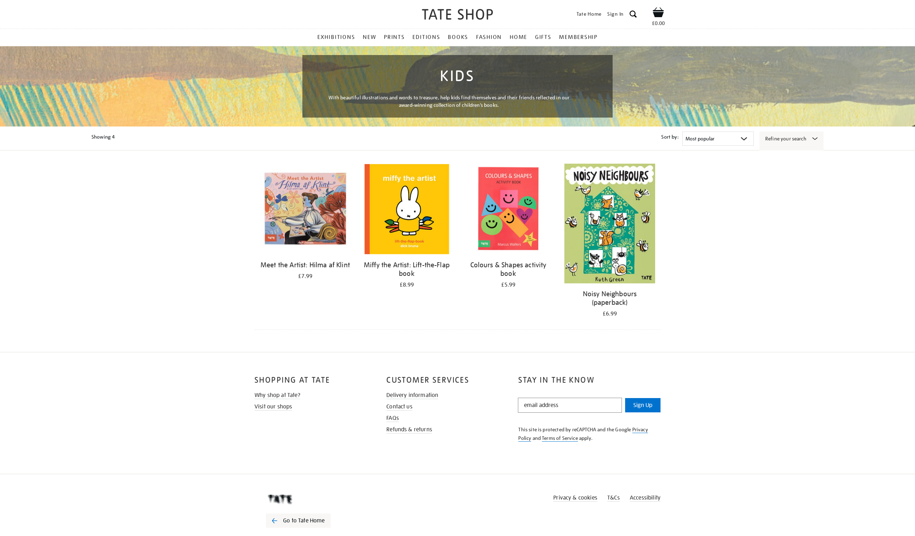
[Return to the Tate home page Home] (457, 15)
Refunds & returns (409, 429)
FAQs (392, 418)
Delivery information (412, 395)
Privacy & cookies (575, 497)
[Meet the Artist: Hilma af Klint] (305, 210)
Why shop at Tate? (277, 395)
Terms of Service (560, 438)
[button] (633, 15)
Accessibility (645, 497)
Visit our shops (273, 406)
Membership (578, 37)
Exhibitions (336, 37)
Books (458, 37)
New (369, 37)
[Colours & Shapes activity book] (508, 210)
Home (518, 37)
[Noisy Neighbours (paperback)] (609, 225)
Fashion (489, 37)
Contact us (399, 406)
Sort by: (669, 137)
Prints (394, 37)
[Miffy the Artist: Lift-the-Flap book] (406, 210)
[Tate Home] (311, 499)
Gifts (543, 37)
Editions (426, 37)
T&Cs (613, 497)
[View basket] (658, 14)
